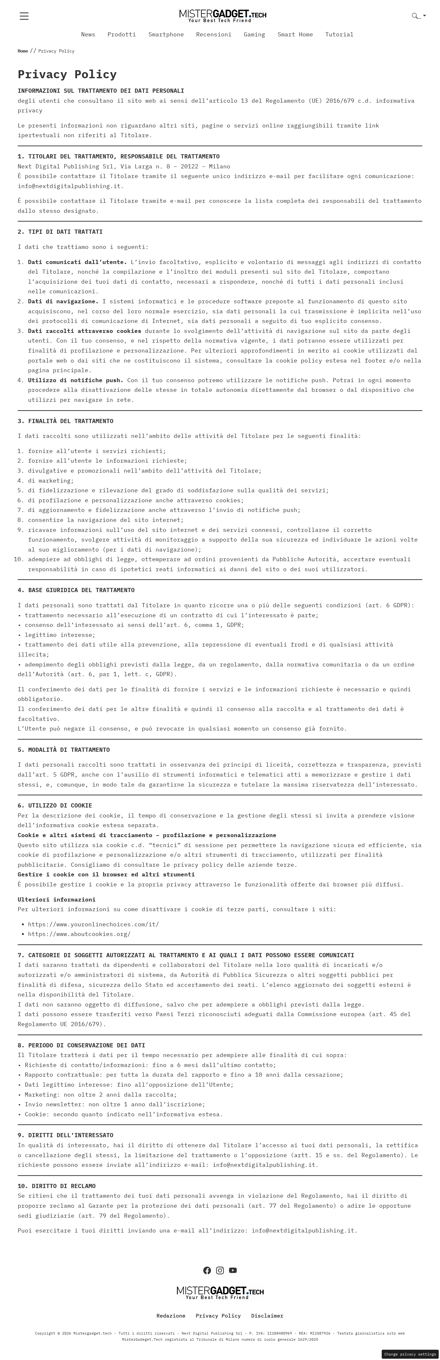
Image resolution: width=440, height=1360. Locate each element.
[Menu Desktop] (24, 16)
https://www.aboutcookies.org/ (79, 934)
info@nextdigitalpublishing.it (69, 186)
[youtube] (233, 1270)
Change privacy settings (410, 1354)
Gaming (254, 34)
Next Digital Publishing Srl (65, 166)
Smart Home (295, 34)
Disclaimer (267, 1315)
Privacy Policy (218, 1315)
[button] (419, 16)
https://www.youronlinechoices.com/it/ (93, 924)
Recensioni (214, 34)
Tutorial (339, 34)
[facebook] (207, 1270)
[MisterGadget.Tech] (222, 15)
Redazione (171, 1315)
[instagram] (220, 1270)
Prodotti (122, 34)
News (88, 34)
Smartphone (166, 34)
